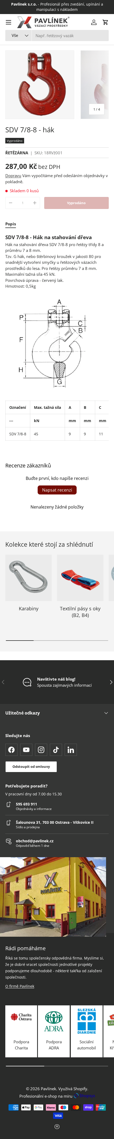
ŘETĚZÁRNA (16, 152)
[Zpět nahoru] (57, 1127)
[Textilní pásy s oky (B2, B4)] (80, 578)
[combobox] (57, 35)
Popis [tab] (10, 223)
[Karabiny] (28, 578)
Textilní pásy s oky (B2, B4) (80, 611)
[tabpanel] (57, 337)
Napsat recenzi (57, 490)
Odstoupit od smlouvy (31, 766)
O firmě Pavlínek (19, 986)
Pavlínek (48, 1088)
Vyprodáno (76, 202)
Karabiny (28, 608)
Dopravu (13, 175)
